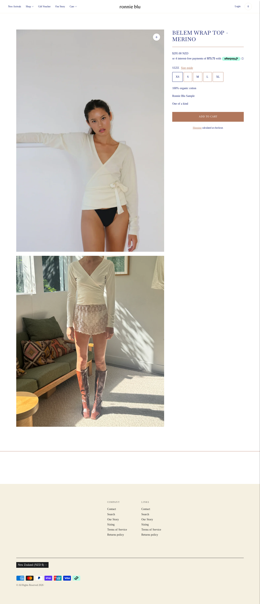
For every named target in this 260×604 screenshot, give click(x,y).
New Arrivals (14, 6)
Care (72, 6)
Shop (28, 6)
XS (177, 76)
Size (175, 68)
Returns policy (115, 534)
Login (237, 6)
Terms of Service (117, 529)
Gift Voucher (44, 6)
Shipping (197, 127)
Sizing (111, 524)
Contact (111, 509)
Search (111, 514)
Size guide (187, 67)
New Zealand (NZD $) (31, 564)
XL (218, 76)
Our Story (60, 6)
